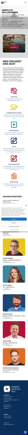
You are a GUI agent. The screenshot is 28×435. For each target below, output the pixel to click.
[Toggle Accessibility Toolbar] (25, 432)
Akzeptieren (14, 219)
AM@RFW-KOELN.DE (7, 235)
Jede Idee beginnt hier (14, 39)
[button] (26, 205)
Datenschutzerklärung (14, 229)
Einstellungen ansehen (14, 226)
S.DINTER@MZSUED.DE (8, 345)
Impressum (6, 422)
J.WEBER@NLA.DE (7, 289)
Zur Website (13, 47)
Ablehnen (14, 223)
